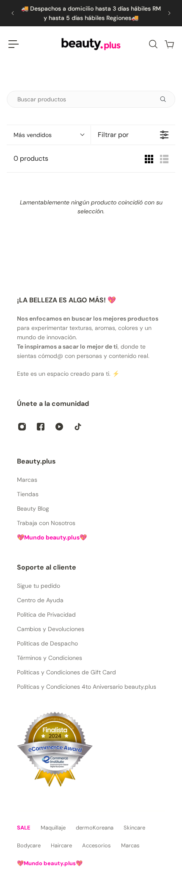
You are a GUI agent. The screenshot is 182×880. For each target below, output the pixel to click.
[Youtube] (59, 426)
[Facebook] (40, 426)
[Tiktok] (78, 426)
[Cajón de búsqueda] (153, 44)
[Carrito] (169, 44)
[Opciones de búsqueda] (166, 99)
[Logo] (91, 44)
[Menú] (13, 44)
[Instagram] (22, 426)
